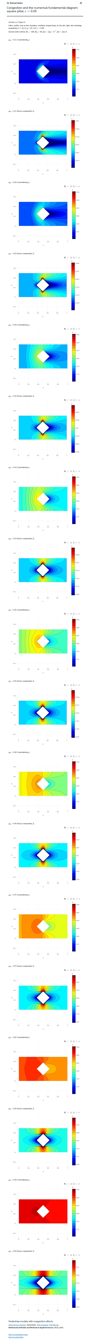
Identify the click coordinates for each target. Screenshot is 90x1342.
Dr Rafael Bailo (15, 3)
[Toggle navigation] (81, 3)
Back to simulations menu (18, 1334)
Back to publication (16, 1337)
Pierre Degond (42, 1325)
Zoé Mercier (54, 1325)
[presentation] (31, 11)
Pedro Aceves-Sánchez (17, 1325)
